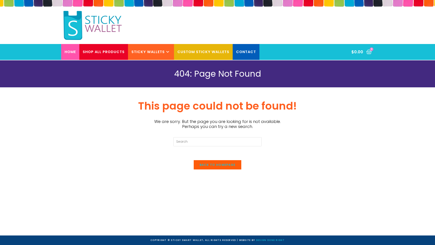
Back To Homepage (218, 165)
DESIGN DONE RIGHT (270, 240)
